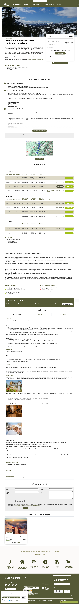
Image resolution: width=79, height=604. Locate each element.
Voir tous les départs (60, 53)
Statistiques (12, 600)
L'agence (59, 4)
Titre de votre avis (9, 493)
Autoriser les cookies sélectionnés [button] (11, 597)
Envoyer (25, 508)
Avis (41, 492)
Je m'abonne (67, 591)
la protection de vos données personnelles (32, 505)
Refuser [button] (23, 597)
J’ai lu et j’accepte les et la (61, 587)
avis (27, 74)
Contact (24, 577)
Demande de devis (10, 588)
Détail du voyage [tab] (17, 314)
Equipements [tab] (40, 314)
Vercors (10, 38)
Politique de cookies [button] (9, 594)
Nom (7, 489)
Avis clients (24, 578)
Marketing (18, 600)
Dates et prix (14, 74)
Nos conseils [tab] (63, 314)
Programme (8, 74)
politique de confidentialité (18, 505)
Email (41, 489)
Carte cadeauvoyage (47, 588)
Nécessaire (6, 600)
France (6, 38)
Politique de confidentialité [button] (18, 594)
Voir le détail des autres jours (39, 130)
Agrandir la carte (39, 158)
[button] (75, 4)
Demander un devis (67, 304)
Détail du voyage (22, 74)
